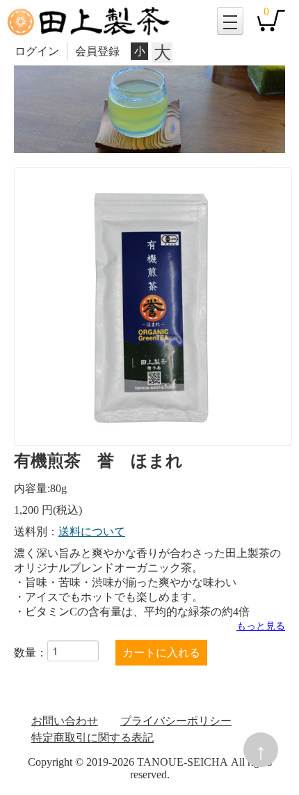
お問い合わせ (64, 721)
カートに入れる (161, 653)
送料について (91, 531)
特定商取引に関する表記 (92, 737)
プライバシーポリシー (176, 721)
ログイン (37, 51)
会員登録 (97, 51)
